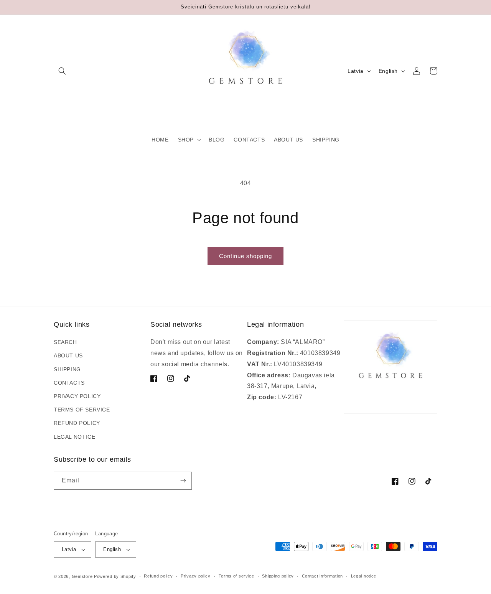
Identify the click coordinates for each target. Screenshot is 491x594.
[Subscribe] (183, 481)
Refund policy (158, 576)
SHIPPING (67, 369)
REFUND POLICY (77, 423)
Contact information (322, 576)
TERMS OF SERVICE (82, 409)
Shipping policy (278, 576)
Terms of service (236, 576)
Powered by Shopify (115, 576)
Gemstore (82, 576)
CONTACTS (69, 383)
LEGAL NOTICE (74, 437)
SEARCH (65, 342)
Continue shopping (245, 256)
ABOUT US (68, 355)
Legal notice (363, 576)
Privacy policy (196, 576)
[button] (62, 71)
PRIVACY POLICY (77, 396)
